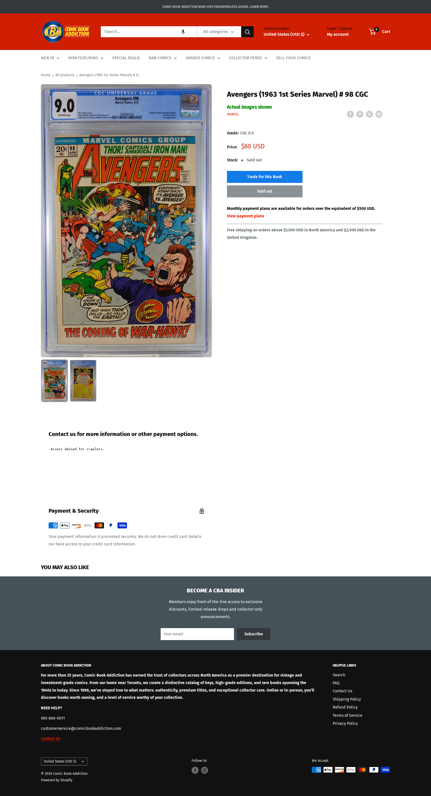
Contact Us (342, 691)
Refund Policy (345, 707)
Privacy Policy (345, 723)
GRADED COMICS (200, 57)
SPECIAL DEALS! (126, 57)
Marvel (233, 114)
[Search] (247, 31)
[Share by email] (378, 114)
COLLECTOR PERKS (245, 57)
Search (339, 675)
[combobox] (149, 31)
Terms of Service (347, 715)
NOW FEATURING (83, 57)
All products (64, 75)
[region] (126, 220)
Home (45, 75)
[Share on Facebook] (350, 114)
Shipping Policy (347, 699)
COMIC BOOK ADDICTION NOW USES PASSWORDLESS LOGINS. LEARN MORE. (215, 6)
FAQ (336, 683)
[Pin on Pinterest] (359, 114)
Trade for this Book (264, 176)
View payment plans (245, 216)
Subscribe (253, 634)
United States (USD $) (60, 761)
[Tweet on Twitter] (369, 114)
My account (338, 34)
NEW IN (47, 57)
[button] (183, 31)
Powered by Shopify (56, 780)
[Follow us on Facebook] (195, 770)
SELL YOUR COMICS (293, 57)
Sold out (264, 191)
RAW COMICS (160, 57)
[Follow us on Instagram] (204, 770)
